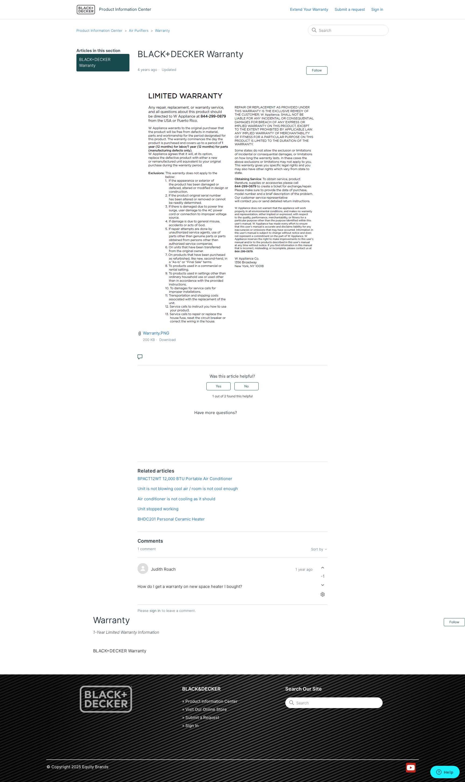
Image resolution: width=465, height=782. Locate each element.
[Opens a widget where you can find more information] (445, 772)
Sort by (317, 549)
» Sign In (190, 725)
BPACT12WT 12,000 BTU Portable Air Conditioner (185, 478)
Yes (218, 386)
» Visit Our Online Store (204, 709)
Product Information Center (99, 30)
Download (167, 339)
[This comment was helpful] (322, 568)
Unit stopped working (158, 508)
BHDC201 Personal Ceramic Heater (171, 519)
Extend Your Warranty (309, 9)
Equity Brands (95, 766)
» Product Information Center (210, 701)
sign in (155, 610)
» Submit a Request (200, 717)
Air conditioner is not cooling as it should (176, 498)
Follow (317, 70)
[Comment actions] (322, 594)
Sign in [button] (377, 9)
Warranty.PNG (156, 333)
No (246, 386)
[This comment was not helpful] (322, 585)
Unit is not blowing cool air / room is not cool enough (188, 488)
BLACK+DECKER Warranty (94, 62)
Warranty (162, 30)
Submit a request (350, 9)
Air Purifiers (139, 30)
